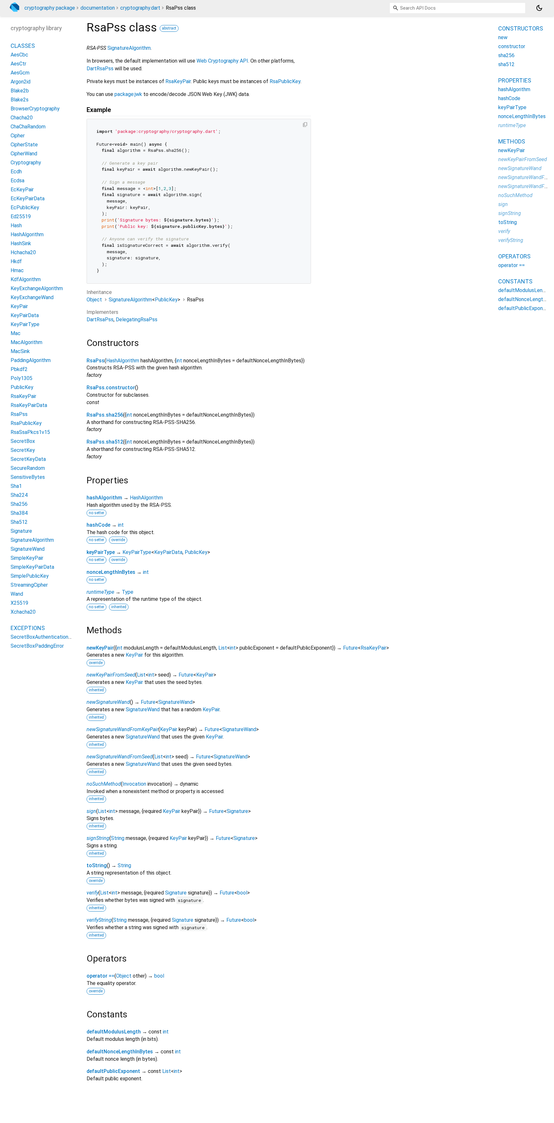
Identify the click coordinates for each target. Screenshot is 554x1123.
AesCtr (18, 64)
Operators (514, 256)
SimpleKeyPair (27, 558)
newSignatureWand (108, 702)
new (503, 37)
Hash (16, 225)
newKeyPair (100, 648)
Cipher (18, 136)
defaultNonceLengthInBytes (120, 1052)
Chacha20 (22, 118)
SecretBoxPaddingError (37, 646)
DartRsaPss (100, 68)
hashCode (98, 525)
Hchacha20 (23, 252)
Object (94, 300)
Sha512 (19, 522)
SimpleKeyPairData (32, 567)
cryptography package (49, 8)
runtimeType (100, 592)
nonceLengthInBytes (111, 572)
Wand (17, 594)
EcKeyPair (22, 189)
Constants (515, 281)
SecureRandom (28, 468)
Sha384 (19, 513)
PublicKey (166, 300)
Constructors (520, 28)
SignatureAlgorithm (129, 48)
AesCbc (19, 55)
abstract (169, 28)
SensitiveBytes (28, 477)
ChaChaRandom (28, 127)
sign (91, 811)
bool (242, 893)
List (222, 648)
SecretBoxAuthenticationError (45, 637)
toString (97, 865)
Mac (16, 333)
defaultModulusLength (114, 1032)
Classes (23, 45)
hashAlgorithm (104, 498)
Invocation (134, 784)
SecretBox (23, 441)
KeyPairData (168, 552)
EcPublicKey (25, 207)
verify (92, 893)
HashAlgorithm (122, 361)
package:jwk (128, 94)
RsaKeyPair (178, 81)
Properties (514, 80)
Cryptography (26, 163)
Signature (237, 811)
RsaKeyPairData (29, 405)
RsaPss (96, 361)
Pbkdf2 (19, 369)
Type (127, 592)
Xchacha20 (23, 612)
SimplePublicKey (30, 576)
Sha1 (16, 486)
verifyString (99, 920)
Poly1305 (21, 378)
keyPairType (101, 552)
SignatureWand (175, 702)
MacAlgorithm (26, 342)
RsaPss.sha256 (105, 415)
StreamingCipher (29, 585)
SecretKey (23, 450)
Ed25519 (21, 216)
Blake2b (20, 91)
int (179, 361)
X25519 (19, 603)
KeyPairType (136, 552)
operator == (100, 976)
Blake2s (20, 100)
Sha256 (19, 504)
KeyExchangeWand (32, 297)
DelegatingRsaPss (136, 319)
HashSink (21, 243)
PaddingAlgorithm (31, 360)
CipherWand (24, 154)
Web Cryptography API (222, 61)
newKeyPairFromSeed (111, 675)
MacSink (20, 351)
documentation (97, 8)
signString (98, 838)
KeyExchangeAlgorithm (37, 288)
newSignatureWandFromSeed (120, 757)
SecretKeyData (28, 459)
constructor (511, 46)
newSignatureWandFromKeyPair (122, 729)
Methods (511, 141)
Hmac (17, 270)
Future (350, 648)
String (117, 838)
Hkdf (16, 261)
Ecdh (16, 171)
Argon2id (20, 82)
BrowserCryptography (35, 109)
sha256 (506, 55)
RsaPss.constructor (111, 387)
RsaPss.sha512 (105, 442)
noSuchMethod (104, 784)
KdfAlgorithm (26, 279)
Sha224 (19, 495)
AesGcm (20, 73)
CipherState (24, 145)
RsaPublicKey (285, 81)
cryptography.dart (140, 8)
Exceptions (28, 628)
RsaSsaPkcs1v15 (30, 432)
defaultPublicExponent (113, 1071)
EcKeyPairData (28, 198)
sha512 (506, 64)
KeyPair (134, 655)
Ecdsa (17, 180)
